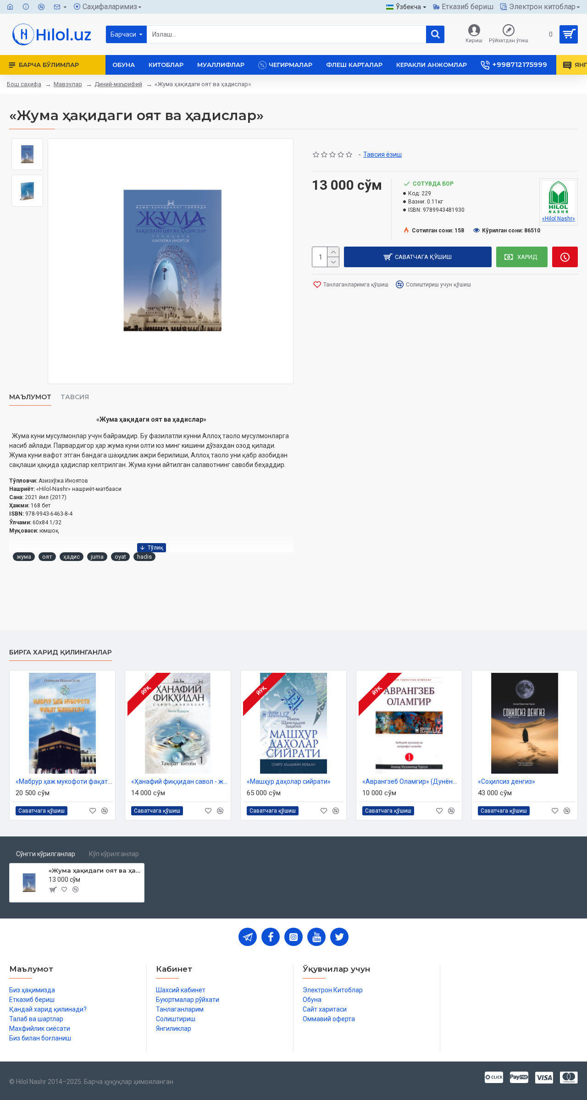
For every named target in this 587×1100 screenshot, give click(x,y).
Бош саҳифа (24, 84)
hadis (144, 556)
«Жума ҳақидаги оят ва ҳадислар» (95, 870)
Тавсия (75, 397)
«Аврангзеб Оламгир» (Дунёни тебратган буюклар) (411, 781)
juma (97, 556)
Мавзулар (68, 84)
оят (47, 556)
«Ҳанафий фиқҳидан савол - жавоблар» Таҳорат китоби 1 (179, 781)
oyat (120, 556)
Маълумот (30, 397)
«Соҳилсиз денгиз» (506, 781)
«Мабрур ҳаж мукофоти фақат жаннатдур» (64, 781)
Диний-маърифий (118, 84)
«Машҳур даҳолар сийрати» (289, 781)
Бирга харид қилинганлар (60, 652)
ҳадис (71, 556)
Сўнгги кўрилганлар (45, 854)
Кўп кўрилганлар (114, 854)
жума (24, 556)
